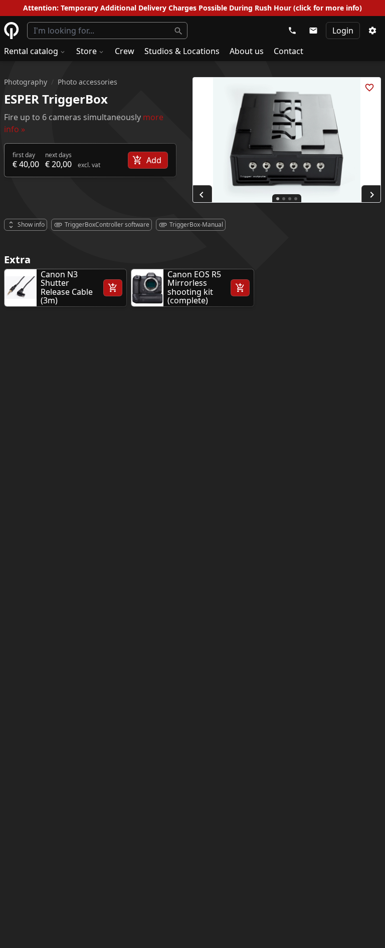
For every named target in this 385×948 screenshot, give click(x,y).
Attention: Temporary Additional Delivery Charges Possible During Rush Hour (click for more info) (192, 8)
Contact (288, 51)
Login (342, 30)
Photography (25, 82)
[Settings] (372, 30)
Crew (124, 51)
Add (153, 160)
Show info (31, 224)
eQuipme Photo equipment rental (11, 30)
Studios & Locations (182, 51)
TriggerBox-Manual (196, 224)
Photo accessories (87, 82)
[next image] (371, 194)
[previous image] (201, 194)
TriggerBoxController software (107, 224)
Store (86, 51)
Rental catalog (31, 51)
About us (247, 51)
